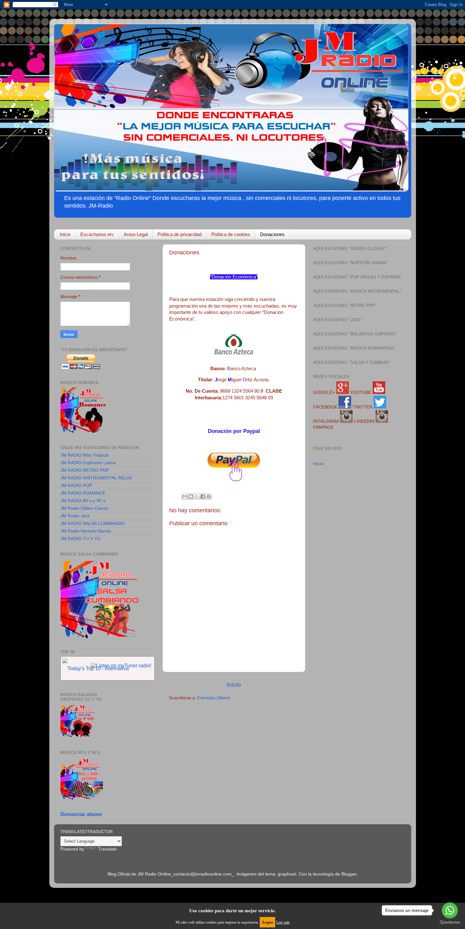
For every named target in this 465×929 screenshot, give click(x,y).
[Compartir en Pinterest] (209, 496)
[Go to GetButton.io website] (450, 922)
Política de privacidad (180, 234)
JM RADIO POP (76, 485)
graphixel (287, 874)
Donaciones (272, 234)
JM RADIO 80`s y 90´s (82, 500)
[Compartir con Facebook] (203, 496)
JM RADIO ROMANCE (82, 493)
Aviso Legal (136, 234)
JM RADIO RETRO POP (84, 470)
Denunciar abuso (81, 814)
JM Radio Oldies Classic (84, 508)
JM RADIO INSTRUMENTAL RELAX (96, 478)
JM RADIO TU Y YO (80, 538)
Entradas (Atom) (213, 697)
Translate (107, 849)
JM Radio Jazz (75, 516)
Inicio (65, 234)
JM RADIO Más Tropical (84, 455)
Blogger (348, 874)
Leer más (283, 922)
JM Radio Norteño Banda (85, 531)
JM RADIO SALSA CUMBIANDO (92, 523)
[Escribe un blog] (191, 496)
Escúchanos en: (97, 234)
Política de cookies (230, 234)
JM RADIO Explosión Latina (88, 462)
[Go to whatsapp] (450, 910)
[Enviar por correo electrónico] (185, 496)
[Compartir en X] (197, 496)
